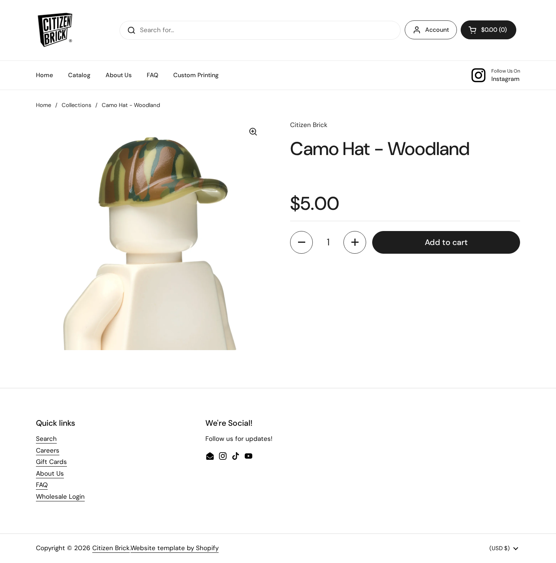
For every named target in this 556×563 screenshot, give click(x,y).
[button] (488, 29)
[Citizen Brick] (55, 30)
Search (46, 438)
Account (437, 30)
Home (43, 105)
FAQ (42, 485)
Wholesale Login (60, 496)
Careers (47, 450)
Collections (76, 105)
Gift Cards (51, 462)
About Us (50, 473)
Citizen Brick (111, 548)
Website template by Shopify (174, 548)
